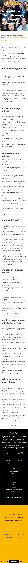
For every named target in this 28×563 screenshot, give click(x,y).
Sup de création (11, 147)
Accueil (3, 35)
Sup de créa (5, 395)
